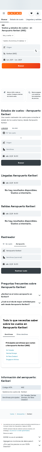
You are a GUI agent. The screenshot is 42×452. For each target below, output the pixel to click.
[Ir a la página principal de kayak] (15, 13)
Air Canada (10, 350)
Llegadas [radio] (4, 128)
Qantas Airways (11, 353)
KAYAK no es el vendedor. (13, 437)
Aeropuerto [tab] (20, 244)
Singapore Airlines (12, 359)
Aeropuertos (21, 414)
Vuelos (12, 414)
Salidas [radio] (15, 128)
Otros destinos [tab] (22, 334)
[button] (3, 13)
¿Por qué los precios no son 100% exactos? (16, 445)
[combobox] (23, 142)
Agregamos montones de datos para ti (18, 441)
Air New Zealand (11, 356)
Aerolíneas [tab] (9, 334)
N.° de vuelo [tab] (7, 244)
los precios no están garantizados (19, 430)
